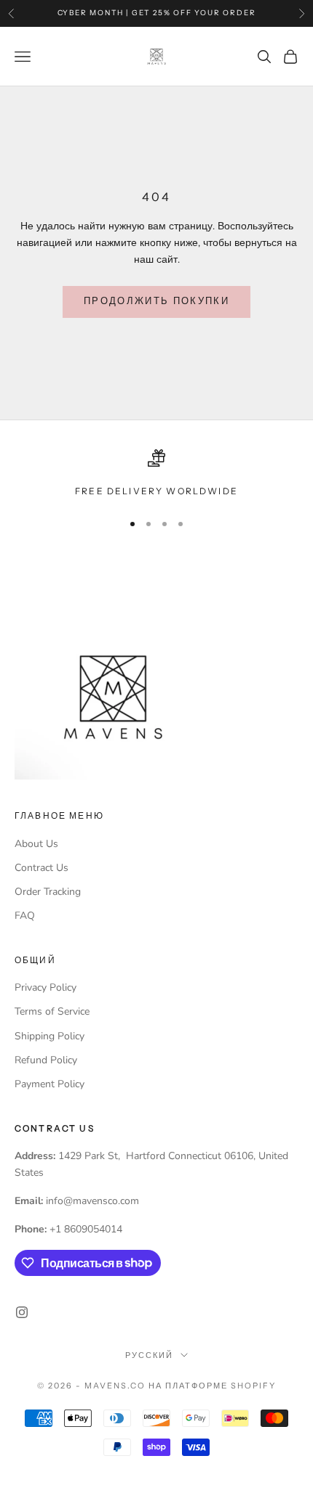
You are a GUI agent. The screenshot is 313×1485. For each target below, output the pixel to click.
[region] (156, 474)
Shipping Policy (49, 1036)
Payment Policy (49, 1084)
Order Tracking (48, 892)
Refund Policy (46, 1060)
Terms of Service (52, 1011)
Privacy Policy (45, 987)
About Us (36, 844)
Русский (149, 1355)
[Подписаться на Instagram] (22, 1312)
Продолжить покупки (156, 301)
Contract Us (41, 868)
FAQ (25, 915)
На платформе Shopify (212, 1385)
